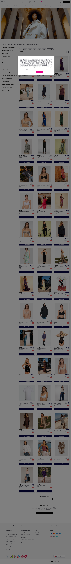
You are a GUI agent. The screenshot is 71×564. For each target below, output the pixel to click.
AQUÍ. (27, 69)
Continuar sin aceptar (50, 57)
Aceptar (39, 72)
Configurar (31, 72)
